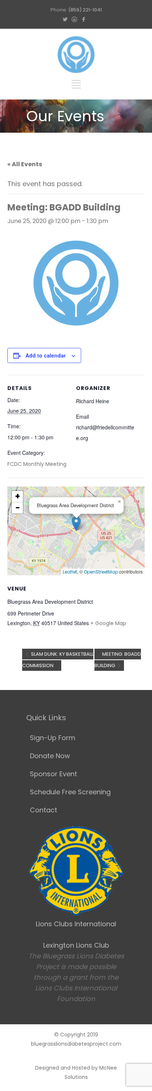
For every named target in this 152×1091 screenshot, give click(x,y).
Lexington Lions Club (76, 945)
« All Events (24, 164)
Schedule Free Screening (70, 792)
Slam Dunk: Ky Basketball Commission (57, 660)
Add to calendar (45, 355)
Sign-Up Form (52, 737)
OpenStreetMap (101, 572)
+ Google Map (108, 623)
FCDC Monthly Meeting (36, 464)
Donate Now (50, 755)
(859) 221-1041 (85, 9)
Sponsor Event (53, 773)
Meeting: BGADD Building (117, 660)
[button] (76, 523)
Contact (43, 810)
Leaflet (70, 572)
